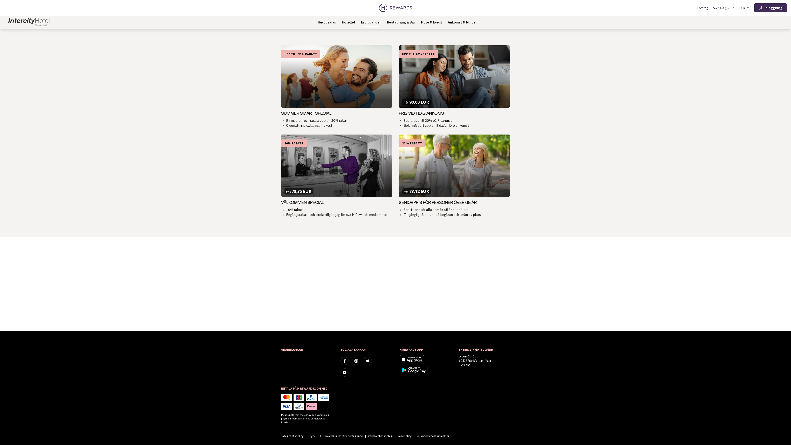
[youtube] (345, 372)
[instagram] (356, 361)
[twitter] (368, 361)
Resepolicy (405, 436)
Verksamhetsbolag (380, 436)
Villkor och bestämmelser (433, 436)
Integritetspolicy (292, 436)
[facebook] (345, 361)
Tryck (311, 436)
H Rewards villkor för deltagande (341, 436)
